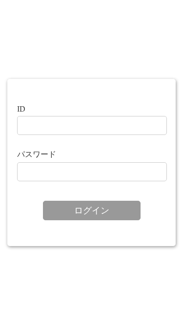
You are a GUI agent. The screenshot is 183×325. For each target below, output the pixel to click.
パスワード (36, 154)
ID (21, 109)
